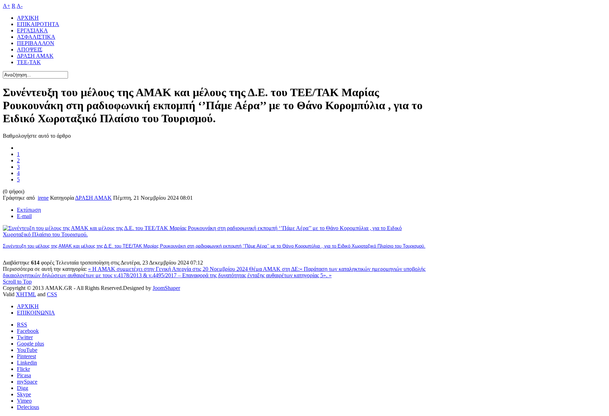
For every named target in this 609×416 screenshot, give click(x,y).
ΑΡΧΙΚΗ (28, 306)
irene (43, 198)
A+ (6, 6)
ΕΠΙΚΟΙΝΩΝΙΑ (36, 313)
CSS (52, 294)
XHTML (26, 294)
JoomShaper (166, 288)
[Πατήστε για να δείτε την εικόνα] (214, 234)
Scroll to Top (17, 282)
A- (20, 6)
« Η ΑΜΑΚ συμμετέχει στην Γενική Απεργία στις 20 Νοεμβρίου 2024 (168, 269)
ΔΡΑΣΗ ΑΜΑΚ (93, 198)
